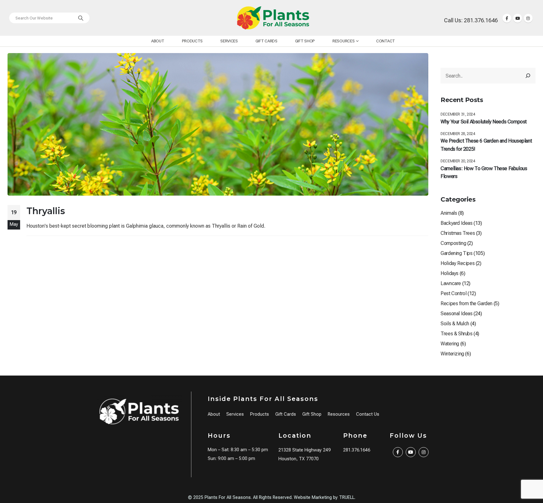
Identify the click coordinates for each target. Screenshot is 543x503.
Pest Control (453, 293)
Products (192, 41)
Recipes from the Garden (466, 303)
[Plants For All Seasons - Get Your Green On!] (273, 18)
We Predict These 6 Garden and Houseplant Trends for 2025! (486, 145)
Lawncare (451, 283)
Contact (385, 41)
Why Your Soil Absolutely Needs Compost (484, 122)
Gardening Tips (456, 253)
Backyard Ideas (456, 223)
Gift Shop (305, 41)
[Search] (81, 18)
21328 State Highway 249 (304, 450)
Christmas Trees (458, 233)
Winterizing (452, 354)
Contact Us (367, 414)
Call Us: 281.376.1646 (471, 20)
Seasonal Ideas (456, 313)
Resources (343, 41)
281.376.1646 (356, 450)
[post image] (218, 124)
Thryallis (45, 210)
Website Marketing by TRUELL (324, 497)
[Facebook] (506, 18)
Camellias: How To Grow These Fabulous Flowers (484, 172)
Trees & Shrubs (456, 334)
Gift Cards (266, 41)
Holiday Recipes (457, 263)
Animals (449, 213)
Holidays (449, 273)
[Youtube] (517, 18)
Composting (453, 243)
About (157, 41)
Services (229, 41)
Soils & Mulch (455, 324)
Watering (450, 344)
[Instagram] (528, 18)
